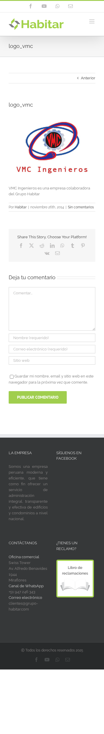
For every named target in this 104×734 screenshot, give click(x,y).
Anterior (88, 78)
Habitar (21, 207)
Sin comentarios (81, 207)
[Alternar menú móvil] (92, 21)
